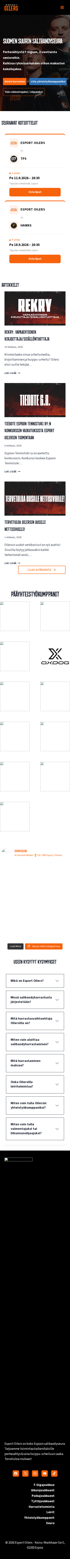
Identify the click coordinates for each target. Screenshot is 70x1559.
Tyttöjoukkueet (43, 1501)
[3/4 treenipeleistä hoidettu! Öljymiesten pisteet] (17, 871)
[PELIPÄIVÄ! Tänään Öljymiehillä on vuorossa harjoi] (17, 891)
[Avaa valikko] (62, 7)
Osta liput (35, 192)
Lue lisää (11, 373)
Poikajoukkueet (43, 1496)
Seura (50, 1523)
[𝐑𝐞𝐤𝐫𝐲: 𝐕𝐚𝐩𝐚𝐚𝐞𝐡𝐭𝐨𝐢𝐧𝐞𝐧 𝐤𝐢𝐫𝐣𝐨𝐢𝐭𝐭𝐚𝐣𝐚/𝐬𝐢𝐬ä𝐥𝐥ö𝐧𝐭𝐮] (52, 891)
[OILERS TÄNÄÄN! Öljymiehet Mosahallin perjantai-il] (52, 871)
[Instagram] (35, 1473)
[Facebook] (16, 1473)
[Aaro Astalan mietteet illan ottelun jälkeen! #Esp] (52, 931)
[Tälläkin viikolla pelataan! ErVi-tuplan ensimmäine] (17, 911)
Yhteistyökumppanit (39, 1518)
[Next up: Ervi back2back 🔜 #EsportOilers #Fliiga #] (52, 911)
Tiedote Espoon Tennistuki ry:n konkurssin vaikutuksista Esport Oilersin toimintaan (29, 430)
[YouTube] (44, 1473)
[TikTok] (54, 1473)
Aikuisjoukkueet (43, 1490)
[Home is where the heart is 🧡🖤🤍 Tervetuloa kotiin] (17, 931)
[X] (25, 1473)
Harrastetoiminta (42, 1507)
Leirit (50, 1512)
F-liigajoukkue (44, 1485)
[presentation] (35, 308)
